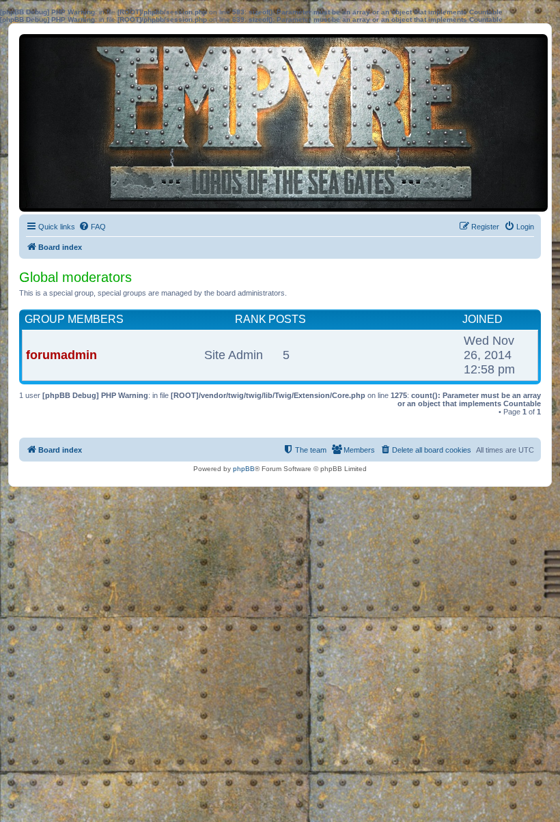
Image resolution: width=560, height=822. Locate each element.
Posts (287, 319)
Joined (482, 319)
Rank (250, 319)
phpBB (244, 468)
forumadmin (61, 355)
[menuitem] (92, 226)
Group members (74, 319)
